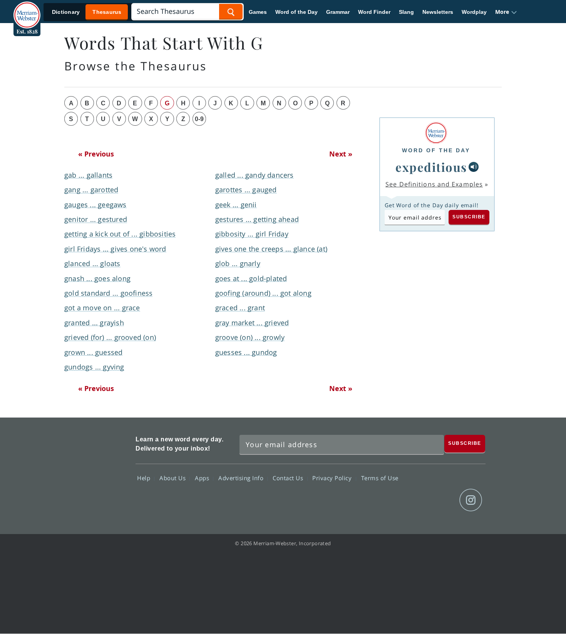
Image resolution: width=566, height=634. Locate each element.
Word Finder (374, 12)
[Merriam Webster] (436, 133)
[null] (474, 167)
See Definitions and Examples (434, 184)
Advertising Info (241, 478)
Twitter (415, 500)
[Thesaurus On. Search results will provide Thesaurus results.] (87, 12)
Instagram (470, 500)
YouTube (443, 500)
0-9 (199, 119)
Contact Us (289, 478)
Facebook (387, 500)
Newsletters (437, 12)
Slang (406, 12)
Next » (340, 153)
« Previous (96, 153)
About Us (173, 478)
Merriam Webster (95, 471)
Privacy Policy (332, 478)
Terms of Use (380, 478)
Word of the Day (296, 12)
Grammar (338, 12)
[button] (506, 12)
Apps (203, 478)
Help (144, 478)
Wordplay (474, 12)
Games (258, 12)
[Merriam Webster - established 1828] (26, 9)
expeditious (431, 167)
